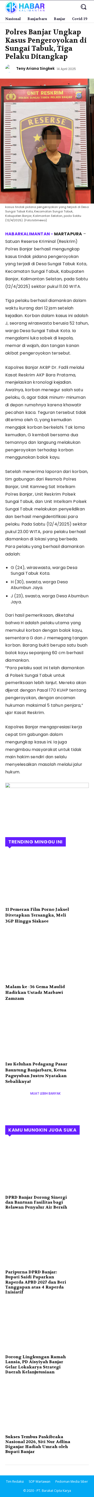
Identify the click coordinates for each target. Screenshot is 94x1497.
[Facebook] (10, 822)
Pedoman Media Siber (71, 1481)
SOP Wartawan (39, 1481)
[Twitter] (22, 822)
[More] (58, 822)
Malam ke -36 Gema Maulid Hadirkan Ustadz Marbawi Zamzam (35, 992)
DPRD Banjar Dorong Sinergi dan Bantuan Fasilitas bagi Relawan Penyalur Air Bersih (36, 1202)
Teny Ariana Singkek (35, 68)
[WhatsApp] (46, 822)
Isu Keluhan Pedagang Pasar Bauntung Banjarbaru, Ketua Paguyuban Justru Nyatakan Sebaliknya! (36, 1072)
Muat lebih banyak (45, 1093)
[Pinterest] (34, 822)
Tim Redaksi (15, 1481)
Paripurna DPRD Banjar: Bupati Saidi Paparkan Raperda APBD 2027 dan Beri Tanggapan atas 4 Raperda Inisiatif (35, 1282)
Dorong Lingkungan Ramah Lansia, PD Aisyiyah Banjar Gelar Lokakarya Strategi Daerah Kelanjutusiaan (35, 1364)
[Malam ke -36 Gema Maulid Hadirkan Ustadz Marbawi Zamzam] (47, 956)
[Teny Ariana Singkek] (10, 68)
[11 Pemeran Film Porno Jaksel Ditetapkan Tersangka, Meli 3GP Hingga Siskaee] (47, 878)
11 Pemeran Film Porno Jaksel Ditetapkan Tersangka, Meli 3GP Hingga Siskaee (37, 915)
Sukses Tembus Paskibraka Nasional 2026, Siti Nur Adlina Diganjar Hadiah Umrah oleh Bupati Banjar (37, 1444)
